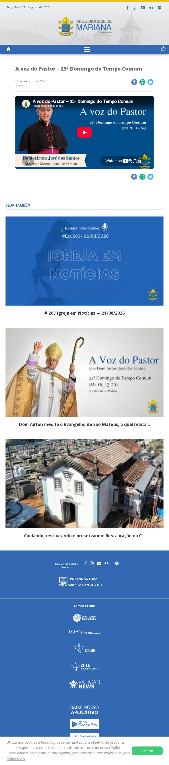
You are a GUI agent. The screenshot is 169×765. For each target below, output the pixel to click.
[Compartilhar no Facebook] (134, 82)
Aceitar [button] (147, 751)
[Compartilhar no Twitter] (150, 82)
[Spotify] (159, 7)
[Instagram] (134, 7)
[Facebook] (127, 7)
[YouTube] (143, 7)
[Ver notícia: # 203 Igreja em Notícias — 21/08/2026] (84, 261)
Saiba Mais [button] (16, 758)
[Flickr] (151, 8)
